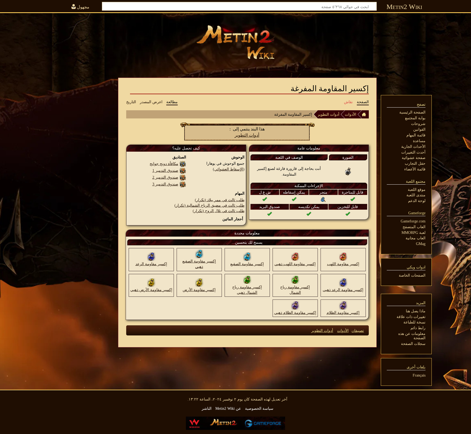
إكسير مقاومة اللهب (343, 264)
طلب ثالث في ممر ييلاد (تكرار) (219, 200)
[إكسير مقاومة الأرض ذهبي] (151, 282)
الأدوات (350, 114)
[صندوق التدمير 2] (182, 177)
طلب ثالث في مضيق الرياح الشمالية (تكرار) (209, 205)
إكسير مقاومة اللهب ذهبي (295, 264)
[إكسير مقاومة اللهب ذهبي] (295, 256)
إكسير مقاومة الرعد (151, 264)
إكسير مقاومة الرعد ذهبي (343, 290)
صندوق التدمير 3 (165, 184)
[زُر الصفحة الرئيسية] (235, 42)
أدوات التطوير (328, 114)
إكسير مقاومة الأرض (199, 290)
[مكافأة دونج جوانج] (182, 163)
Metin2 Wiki (404, 6)
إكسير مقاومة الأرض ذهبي (151, 290)
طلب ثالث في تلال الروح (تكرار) (218, 211)
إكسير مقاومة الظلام (343, 312)
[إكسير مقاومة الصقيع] (247, 256)
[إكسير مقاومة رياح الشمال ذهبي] (247, 279)
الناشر (207, 408)
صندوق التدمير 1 (165, 170)
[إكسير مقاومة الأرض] (199, 282)
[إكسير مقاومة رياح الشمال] (295, 279)
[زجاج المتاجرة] (323, 199)
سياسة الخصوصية (259, 408)
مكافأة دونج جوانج (164, 163)
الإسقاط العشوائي (228, 169)
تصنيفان (358, 330)
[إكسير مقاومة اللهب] (343, 256)
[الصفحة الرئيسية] (365, 114)
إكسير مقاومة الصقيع (247, 264)
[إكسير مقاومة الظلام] (343, 305)
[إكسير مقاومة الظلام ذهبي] (295, 305)
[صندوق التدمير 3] (182, 184)
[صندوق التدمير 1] (182, 170)
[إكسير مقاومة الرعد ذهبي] (343, 282)
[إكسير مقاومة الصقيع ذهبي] (199, 254)
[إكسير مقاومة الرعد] (151, 256)
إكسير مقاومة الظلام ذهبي (295, 312)
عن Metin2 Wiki (228, 408)
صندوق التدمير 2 (165, 177)
